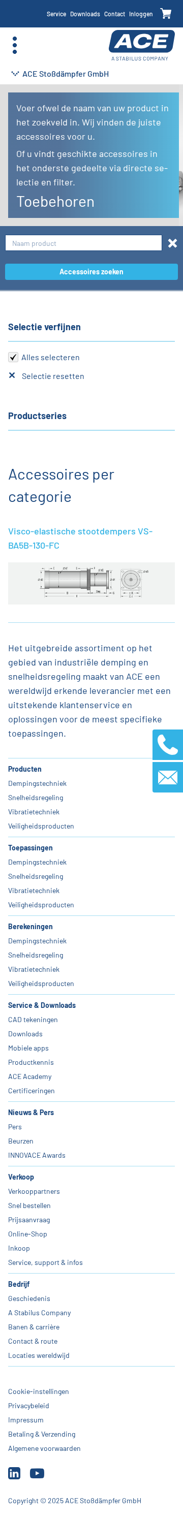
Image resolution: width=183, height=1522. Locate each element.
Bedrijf (18, 1284)
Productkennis (31, 1062)
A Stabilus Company (39, 1312)
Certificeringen (31, 1090)
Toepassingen (30, 847)
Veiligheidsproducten (41, 825)
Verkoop (21, 1176)
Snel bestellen (29, 1205)
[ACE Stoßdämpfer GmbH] (142, 45)
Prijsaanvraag (29, 1219)
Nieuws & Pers (31, 1112)
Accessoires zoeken (91, 271)
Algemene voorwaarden (44, 1448)
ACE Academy (29, 1076)
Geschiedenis (29, 1298)
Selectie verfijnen (44, 326)
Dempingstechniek (37, 783)
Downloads (85, 13)
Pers (15, 1126)
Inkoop (19, 1248)
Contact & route (32, 1341)
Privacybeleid (28, 1405)
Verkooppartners (34, 1191)
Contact (114, 13)
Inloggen (141, 13)
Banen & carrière (33, 1326)
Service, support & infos (45, 1262)
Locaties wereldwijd (39, 1355)
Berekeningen (30, 926)
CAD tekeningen (33, 1019)
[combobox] (83, 243)
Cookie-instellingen (38, 1391)
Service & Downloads (42, 1005)
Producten (25, 769)
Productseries (37, 415)
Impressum (26, 1419)
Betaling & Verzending (41, 1434)
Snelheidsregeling (35, 797)
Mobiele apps (28, 1047)
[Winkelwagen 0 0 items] (166, 14)
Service (56, 13)
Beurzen (21, 1140)
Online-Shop (27, 1233)
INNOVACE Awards (37, 1155)
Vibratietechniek (33, 811)
